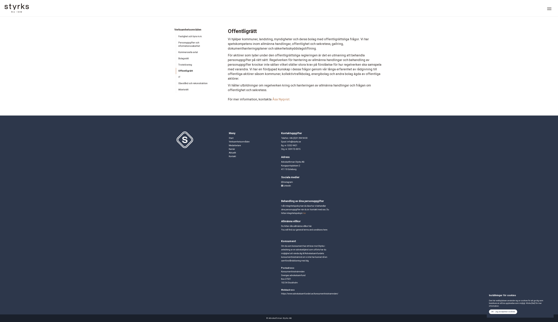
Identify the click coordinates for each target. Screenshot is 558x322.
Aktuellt (232, 153)
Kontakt (232, 156)
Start (231, 138)
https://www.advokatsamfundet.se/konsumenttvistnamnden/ (309, 294)
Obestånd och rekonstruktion (193, 83)
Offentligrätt (185, 70)
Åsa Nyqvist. (281, 99)
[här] (533, 303)
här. (304, 213)
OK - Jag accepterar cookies (503, 312)
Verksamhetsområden (239, 142)
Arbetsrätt (183, 89)
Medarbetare (235, 145)
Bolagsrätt (183, 58)
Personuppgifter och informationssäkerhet (189, 44)
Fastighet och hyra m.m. (190, 36)
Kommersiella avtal (188, 52)
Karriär (232, 149)
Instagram (288, 182)
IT (179, 77)
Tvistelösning (185, 64)
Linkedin (287, 186)
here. (325, 230)
